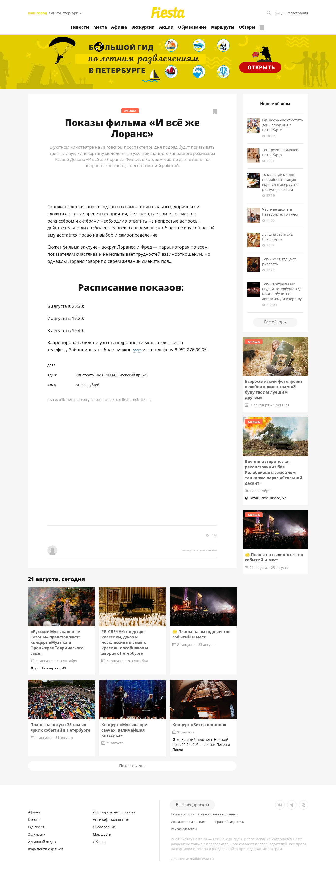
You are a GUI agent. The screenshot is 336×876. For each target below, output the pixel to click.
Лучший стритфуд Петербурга (277, 236)
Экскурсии (143, 27)
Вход (279, 12)
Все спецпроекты (192, 804)
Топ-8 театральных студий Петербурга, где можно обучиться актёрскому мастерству (282, 291)
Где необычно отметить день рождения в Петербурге (282, 125)
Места (100, 27)
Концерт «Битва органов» (199, 724)
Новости (80, 27)
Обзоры (247, 27)
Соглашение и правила (188, 822)
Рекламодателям (184, 829)
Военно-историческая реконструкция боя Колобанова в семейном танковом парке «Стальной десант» (273, 472)
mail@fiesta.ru (202, 858)
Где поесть (37, 827)
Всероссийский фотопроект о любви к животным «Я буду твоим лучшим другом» (274, 389)
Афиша (119, 27)
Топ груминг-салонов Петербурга (280, 152)
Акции (166, 27)
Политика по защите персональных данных (204, 814)
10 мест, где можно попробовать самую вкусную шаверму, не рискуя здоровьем (280, 182)
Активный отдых (42, 841)
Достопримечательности (114, 812)
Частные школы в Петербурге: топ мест (280, 212)
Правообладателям (229, 822)
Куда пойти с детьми (45, 849)
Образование (192, 27)
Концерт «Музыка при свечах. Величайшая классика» (124, 730)
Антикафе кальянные (111, 819)
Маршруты (222, 27)
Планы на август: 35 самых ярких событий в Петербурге (60, 727)
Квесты (34, 819)
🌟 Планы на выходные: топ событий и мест (201, 634)
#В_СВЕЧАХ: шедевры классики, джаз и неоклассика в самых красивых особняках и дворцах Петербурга (124, 642)
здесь (137, 349)
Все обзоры (275, 322)
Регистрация (297, 13)
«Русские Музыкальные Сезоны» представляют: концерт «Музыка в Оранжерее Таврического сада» (57, 642)
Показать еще (132, 765)
